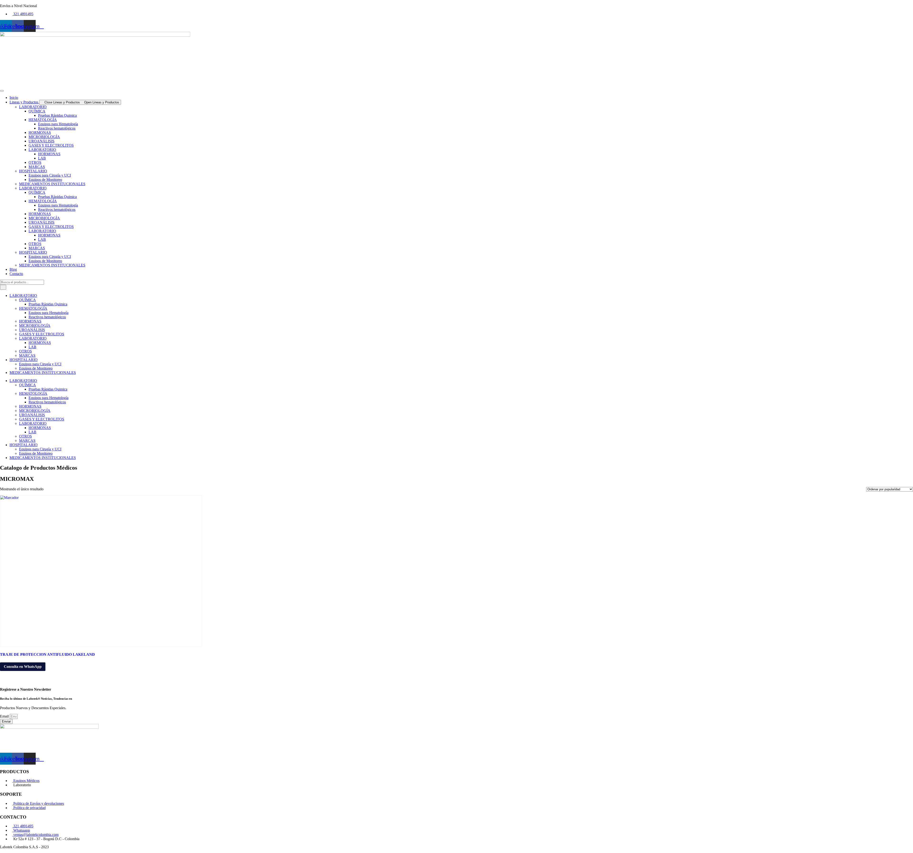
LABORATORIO (33, 107)
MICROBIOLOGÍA (44, 137)
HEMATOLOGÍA (43, 120)
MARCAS (37, 167)
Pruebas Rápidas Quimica (57, 115)
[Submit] (3, 287)
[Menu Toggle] (2, 91)
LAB (42, 158)
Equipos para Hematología (58, 124)
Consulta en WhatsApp (23, 667)
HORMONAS (40, 132)
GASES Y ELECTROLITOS (51, 145)
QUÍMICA (37, 111)
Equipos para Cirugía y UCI (50, 175)
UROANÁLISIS (41, 141)
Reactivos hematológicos (56, 128)
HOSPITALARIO (33, 171)
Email (5, 716)
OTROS (35, 162)
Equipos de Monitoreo (45, 180)
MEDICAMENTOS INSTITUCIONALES (52, 184)
